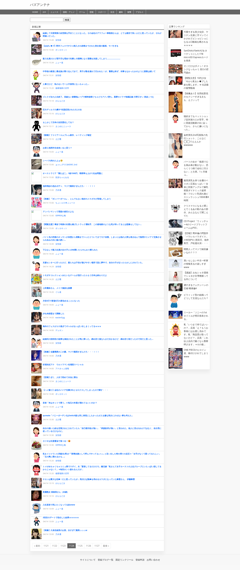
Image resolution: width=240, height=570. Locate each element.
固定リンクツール (124, 559)
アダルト (140, 12)
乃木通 (58, 190)
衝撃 (129, 12)
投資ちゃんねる (62, 177)
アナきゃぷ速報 (62, 368)
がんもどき (60, 100)
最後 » (106, 545)
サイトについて (88, 559)
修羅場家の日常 (62, 88)
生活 (112, 12)
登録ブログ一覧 (105, 559)
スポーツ (102, 12)
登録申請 (140, 559)
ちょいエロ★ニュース (65, 202)
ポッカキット (61, 49)
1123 (63, 545)
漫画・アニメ (69, 12)
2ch (44, 12)
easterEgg (60, 317)
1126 (88, 545)
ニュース (54, 12)
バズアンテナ (40, 4)
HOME (35, 12)
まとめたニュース (63, 126)
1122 (54, 545)
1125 (80, 545)
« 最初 (37, 545)
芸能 (91, 12)
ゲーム (82, 12)
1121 (46, 545)
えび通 (58, 139)
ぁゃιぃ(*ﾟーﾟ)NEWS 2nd (66, 164)
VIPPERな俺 (60, 215)
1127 (96, 545)
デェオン (59, 330)
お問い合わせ (153, 559)
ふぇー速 (59, 62)
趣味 (121, 12)
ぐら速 (58, 292)
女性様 (58, 40)
